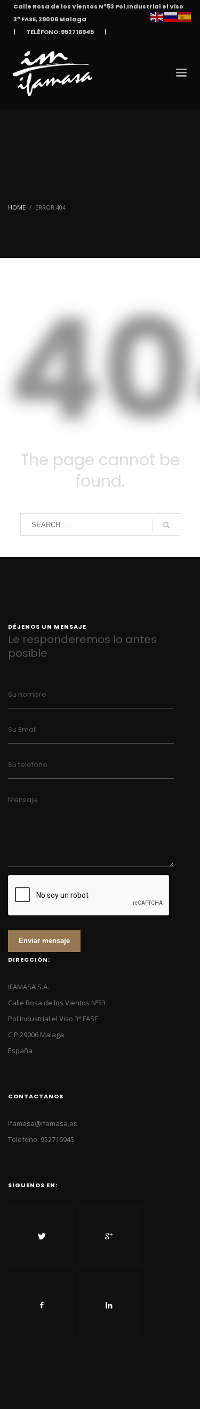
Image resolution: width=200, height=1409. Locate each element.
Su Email (22, 729)
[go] (166, 525)
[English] (157, 16)
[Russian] (171, 16)
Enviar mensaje (44, 941)
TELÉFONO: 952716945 (60, 32)
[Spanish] (185, 16)
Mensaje (23, 800)
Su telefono (27, 765)
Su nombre (27, 694)
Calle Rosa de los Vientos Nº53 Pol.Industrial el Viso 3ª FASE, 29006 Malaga (98, 12)
